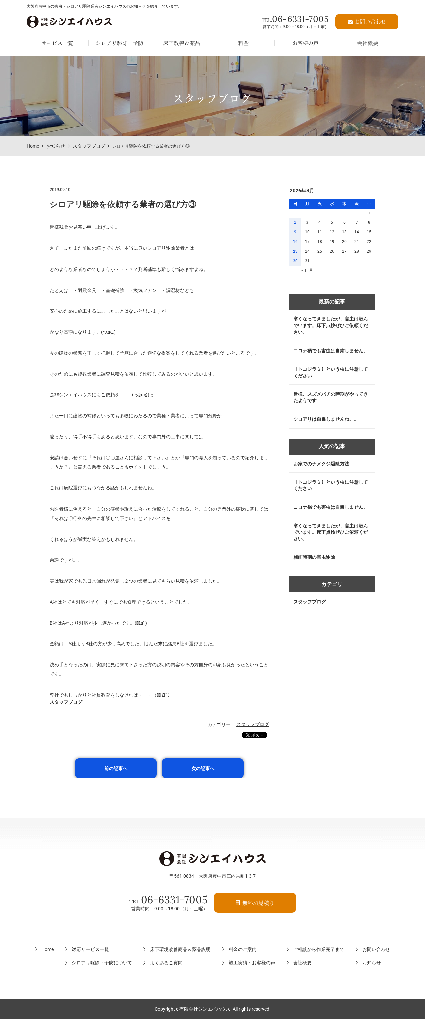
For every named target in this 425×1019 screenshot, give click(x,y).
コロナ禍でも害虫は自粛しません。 (331, 350)
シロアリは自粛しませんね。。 (326, 419)
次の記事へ (202, 768)
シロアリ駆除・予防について (102, 962)
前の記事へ (116, 768)
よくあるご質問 (166, 962)
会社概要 (367, 43)
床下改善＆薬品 (181, 43)
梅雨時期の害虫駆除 (314, 557)
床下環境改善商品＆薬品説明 (180, 949)
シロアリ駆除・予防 (119, 43)
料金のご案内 (243, 949)
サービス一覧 (57, 43)
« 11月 (307, 270)
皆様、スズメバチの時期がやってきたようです (331, 397)
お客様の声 (305, 43)
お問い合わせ (376, 949)
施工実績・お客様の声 (252, 962)
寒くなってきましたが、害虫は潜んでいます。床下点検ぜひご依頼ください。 (331, 325)
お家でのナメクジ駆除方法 (321, 463)
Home (33, 146)
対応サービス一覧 (90, 949)
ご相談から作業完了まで (318, 949)
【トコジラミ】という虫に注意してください (331, 372)
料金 (243, 43)
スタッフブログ (89, 146)
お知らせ (55, 146)
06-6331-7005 (295, 18)
